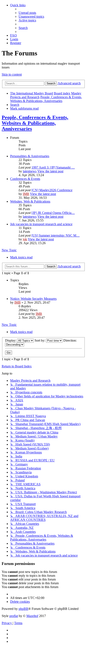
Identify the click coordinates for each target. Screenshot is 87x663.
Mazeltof (32, 616)
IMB (26, 194)
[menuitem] (27, 12)
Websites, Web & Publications (30, 201)
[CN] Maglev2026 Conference (51, 190)
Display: (11, 340)
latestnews (30, 171)
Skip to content (12, 74)
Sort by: (40, 340)
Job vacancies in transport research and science (41, 224)
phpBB (23, 609)
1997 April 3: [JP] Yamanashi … (53, 167)
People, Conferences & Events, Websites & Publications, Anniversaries (35, 123)
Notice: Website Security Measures (33, 298)
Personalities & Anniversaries (29, 156)
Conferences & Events (25, 179)
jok (25, 239)
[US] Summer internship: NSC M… (55, 235)
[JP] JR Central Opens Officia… (53, 213)
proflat (13, 616)
